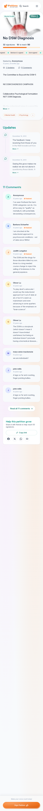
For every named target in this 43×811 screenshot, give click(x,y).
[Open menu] (37, 6)
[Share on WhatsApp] (21, 438)
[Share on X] (14, 438)
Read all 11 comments (21, 408)
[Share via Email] (27, 438)
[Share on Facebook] (8, 438)
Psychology (23, 115)
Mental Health (9, 16)
